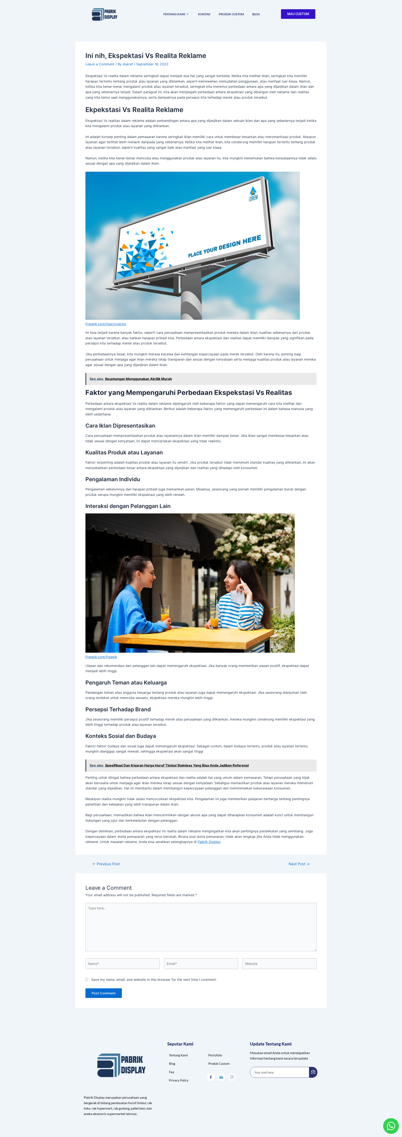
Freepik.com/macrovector (105, 324)
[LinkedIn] (221, 1077)
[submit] (313, 1072)
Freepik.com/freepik (101, 657)
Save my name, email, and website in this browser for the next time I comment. (154, 979)
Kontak (204, 14)
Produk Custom (231, 14)
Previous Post (106, 864)
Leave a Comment (99, 64)
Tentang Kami (174, 14)
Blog (256, 14)
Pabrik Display (209, 842)
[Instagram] (232, 1077)
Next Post (299, 864)
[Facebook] (211, 1077)
